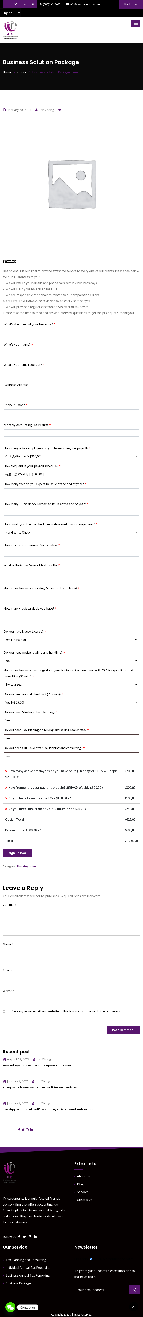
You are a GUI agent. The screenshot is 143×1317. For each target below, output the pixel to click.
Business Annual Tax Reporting (28, 1275)
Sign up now (17, 853)
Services (82, 1192)
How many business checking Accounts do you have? (42, 588)
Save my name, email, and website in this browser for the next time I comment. (66, 1011)
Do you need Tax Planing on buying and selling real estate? (46, 730)
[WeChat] (10, 1307)
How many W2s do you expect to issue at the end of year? (45, 484)
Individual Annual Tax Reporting (28, 1268)
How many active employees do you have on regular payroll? (47, 448)
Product (22, 72)
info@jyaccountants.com (85, 4)
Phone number (15, 405)
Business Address (17, 385)
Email (8, 970)
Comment (11, 905)
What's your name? (18, 344)
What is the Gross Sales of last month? (32, 565)
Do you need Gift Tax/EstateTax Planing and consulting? (44, 748)
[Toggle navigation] (135, 23)
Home (7, 72)
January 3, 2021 (17, 1081)
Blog (80, 1184)
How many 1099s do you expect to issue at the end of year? (46, 504)
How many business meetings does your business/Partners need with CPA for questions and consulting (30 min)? (68, 673)
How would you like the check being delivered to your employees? (50, 524)
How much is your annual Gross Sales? (32, 545)
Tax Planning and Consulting (26, 1260)
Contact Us (84, 1200)
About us (83, 1176)
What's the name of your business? (29, 324)
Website (8, 991)
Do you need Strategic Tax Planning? (31, 712)
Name (8, 944)
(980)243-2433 (52, 4)
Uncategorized (27, 866)
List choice (81, 1259)
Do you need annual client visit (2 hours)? (33, 694)
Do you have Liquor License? (25, 632)
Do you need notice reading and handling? (34, 652)
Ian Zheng (46, 110)
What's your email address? (24, 365)
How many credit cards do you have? (30, 608)
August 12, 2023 (18, 1059)
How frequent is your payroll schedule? (32, 466)
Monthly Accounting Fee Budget (27, 425)
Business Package (18, 1283)
